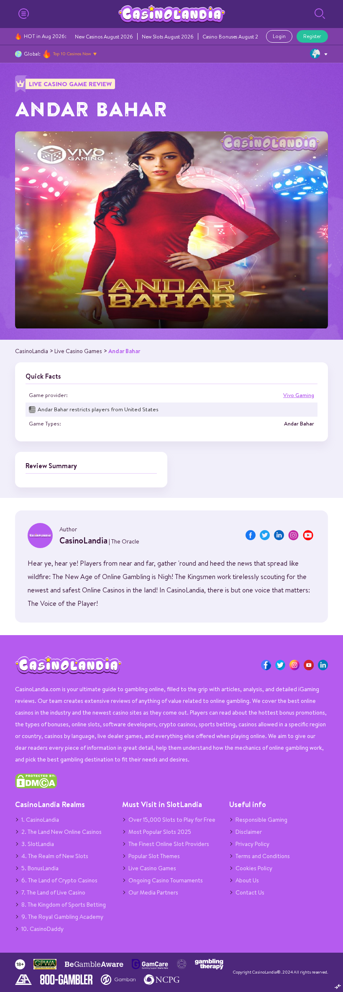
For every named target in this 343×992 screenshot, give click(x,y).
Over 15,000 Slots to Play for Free (171, 819)
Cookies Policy (253, 868)
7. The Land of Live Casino (53, 892)
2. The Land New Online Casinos (61, 832)
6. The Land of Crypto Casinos (59, 880)
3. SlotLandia (37, 844)
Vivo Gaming (298, 395)
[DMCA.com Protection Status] (36, 786)
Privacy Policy (252, 844)
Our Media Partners (153, 892)
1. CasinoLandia (40, 819)
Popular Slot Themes (154, 856)
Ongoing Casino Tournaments (165, 880)
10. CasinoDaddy (42, 929)
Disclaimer (248, 832)
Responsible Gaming (261, 819)
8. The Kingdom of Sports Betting (63, 904)
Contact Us (249, 892)
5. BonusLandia (40, 868)
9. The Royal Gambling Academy (62, 916)
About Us (247, 880)
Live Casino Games (152, 868)
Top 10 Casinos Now (72, 53)
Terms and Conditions (262, 856)
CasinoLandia (83, 540)
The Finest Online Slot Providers (168, 844)
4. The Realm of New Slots (54, 856)
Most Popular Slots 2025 (159, 832)
